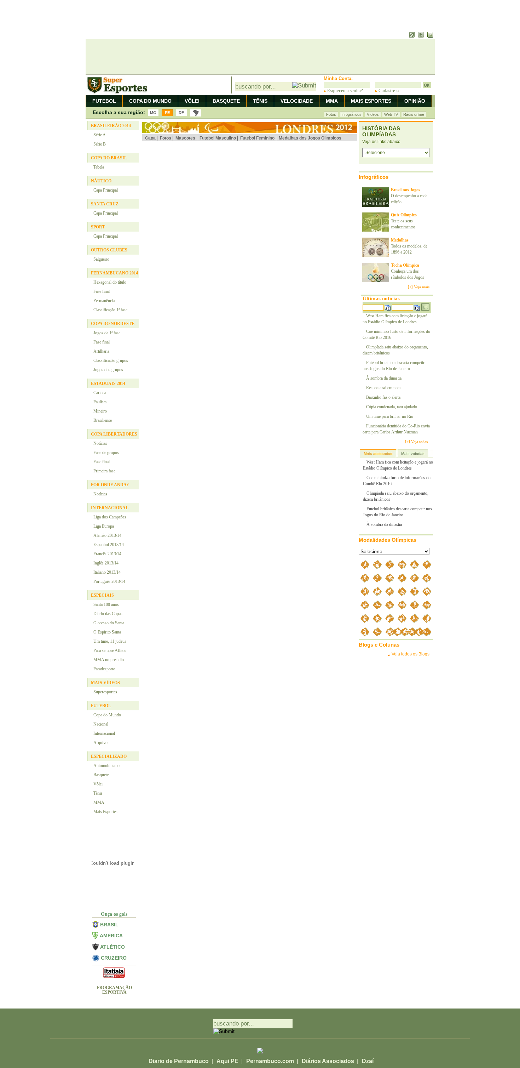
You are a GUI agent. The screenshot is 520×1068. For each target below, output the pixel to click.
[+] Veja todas (416, 441)
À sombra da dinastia (383, 378)
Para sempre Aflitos (109, 650)
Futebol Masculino (218, 138)
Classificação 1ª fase (110, 309)
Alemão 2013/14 (107, 535)
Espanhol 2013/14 (108, 544)
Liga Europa (103, 526)
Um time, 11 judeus (109, 641)
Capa (150, 138)
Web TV (391, 114)
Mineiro (100, 411)
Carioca (99, 392)
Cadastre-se (388, 90)
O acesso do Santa (108, 622)
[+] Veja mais (418, 287)
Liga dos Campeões (109, 517)
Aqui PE (227, 1061)
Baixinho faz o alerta (383, 397)
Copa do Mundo (107, 714)
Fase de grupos (106, 452)
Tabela (98, 167)
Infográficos (351, 114)
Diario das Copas (107, 613)
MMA (332, 101)
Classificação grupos (110, 360)
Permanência (104, 300)
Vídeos (373, 114)
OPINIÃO (414, 101)
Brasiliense (102, 420)
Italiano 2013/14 (107, 572)
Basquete (101, 774)
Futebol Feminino (257, 138)
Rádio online (413, 114)
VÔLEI (192, 101)
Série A (99, 134)
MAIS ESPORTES (371, 101)
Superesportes (105, 691)
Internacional (104, 733)
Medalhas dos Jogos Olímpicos (310, 138)
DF (181, 112)
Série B (99, 144)
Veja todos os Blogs (410, 654)
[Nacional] (195, 113)
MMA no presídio (108, 659)
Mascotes (185, 138)
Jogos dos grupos (108, 369)
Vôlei (98, 784)
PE (167, 112)
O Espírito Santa (107, 632)
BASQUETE (226, 101)
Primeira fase (104, 470)
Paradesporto (104, 668)
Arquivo (100, 742)
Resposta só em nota (383, 387)
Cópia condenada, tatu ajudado (391, 406)
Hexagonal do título (109, 282)
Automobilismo (106, 765)
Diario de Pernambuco (179, 1061)
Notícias (100, 443)
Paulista (99, 401)
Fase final (101, 291)
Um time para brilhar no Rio (389, 416)
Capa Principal (105, 190)
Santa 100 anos (106, 604)
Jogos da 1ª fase (106, 332)
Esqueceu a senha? (344, 90)
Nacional (100, 724)
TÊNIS (260, 101)
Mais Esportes (105, 811)
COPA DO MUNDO (150, 101)
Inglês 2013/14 (106, 563)
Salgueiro (101, 259)
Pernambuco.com (270, 1061)
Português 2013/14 (109, 581)
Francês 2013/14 (107, 553)
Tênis (98, 793)
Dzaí (368, 1061)
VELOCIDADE (297, 101)
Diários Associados (328, 1061)
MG (153, 112)
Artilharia (101, 351)
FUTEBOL (104, 101)
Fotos (331, 114)
